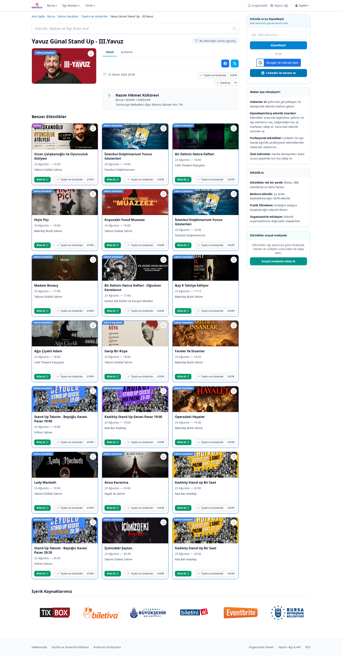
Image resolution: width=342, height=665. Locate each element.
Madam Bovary (46, 285)
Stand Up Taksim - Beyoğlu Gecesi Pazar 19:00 (60, 419)
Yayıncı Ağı (281, 5)
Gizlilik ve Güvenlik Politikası (70, 647)
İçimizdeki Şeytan (118, 548)
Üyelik (304, 5)
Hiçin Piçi (41, 220)
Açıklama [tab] (127, 52)
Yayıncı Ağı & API (289, 647)
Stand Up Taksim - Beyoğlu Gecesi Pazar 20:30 (60, 550)
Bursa (52, 5)
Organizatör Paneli (261, 647)
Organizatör (260, 5)
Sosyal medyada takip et (278, 261)
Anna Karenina (116, 482)
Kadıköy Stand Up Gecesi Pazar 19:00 (133, 417)
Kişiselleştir (278, 45)
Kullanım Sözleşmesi (107, 647)
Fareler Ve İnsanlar (190, 351)
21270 (233, 75)
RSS (307, 647)
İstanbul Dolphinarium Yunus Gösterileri (128, 156)
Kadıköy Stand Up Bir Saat (195, 548)
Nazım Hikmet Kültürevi (137, 95)
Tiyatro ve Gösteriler (94, 16)
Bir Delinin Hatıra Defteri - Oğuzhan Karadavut (132, 287)
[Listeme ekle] (91, 53)
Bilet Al (41, 179)
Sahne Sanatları (68, 16)
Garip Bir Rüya (115, 351)
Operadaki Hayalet (190, 417)
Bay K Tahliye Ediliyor (192, 285)
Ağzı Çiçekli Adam (48, 351)
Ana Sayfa (38, 16)
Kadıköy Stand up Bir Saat (195, 482)
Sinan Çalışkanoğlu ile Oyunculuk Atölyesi (61, 156)
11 (235, 82)
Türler (90, 5)
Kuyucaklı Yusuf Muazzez (124, 220)
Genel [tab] (110, 52)
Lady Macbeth (45, 482)
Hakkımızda (39, 647)
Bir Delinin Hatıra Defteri (194, 154)
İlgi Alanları (71, 5)
